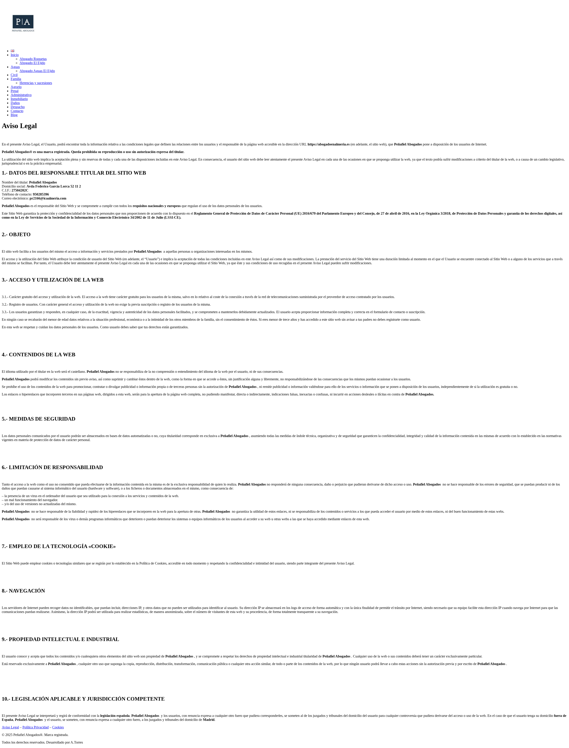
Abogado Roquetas (33, 59)
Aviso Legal (10, 727)
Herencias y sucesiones (36, 83)
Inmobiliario (19, 99)
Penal (14, 91)
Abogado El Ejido (32, 63)
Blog (14, 115)
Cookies (58, 727)
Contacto (17, 111)
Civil (14, 75)
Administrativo (21, 95)
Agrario (16, 87)
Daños (15, 103)
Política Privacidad (35, 727)
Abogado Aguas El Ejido (37, 71)
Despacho (18, 107)
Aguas (15, 67)
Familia (16, 79)
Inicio (15, 55)
